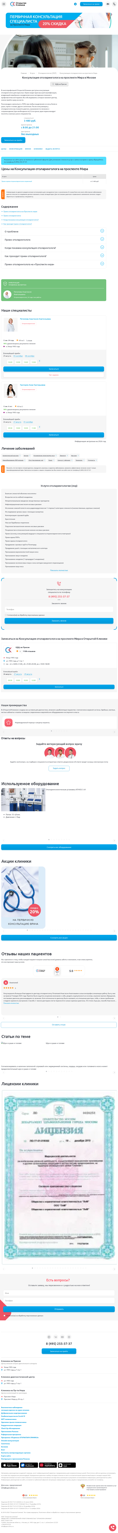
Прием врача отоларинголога (16, 541)
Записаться (54, 369)
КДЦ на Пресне (61, 84)
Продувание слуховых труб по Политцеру (20, 544)
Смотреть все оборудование (59, 847)
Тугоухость (91, 460)
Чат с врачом (54, 375)
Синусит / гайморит (64, 460)
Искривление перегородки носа (44, 455)
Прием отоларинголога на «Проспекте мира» (20, 211)
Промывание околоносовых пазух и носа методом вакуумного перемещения (34, 563)
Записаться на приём (13, 140)
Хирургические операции (11, 1425)
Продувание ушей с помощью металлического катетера (26, 548)
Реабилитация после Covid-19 (13, 1416)
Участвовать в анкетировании (96, 1489)
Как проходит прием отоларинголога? (17, 224)
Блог (3, 1450)
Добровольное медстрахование (14, 1413)
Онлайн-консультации (10, 1440)
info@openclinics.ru (9, 1488)
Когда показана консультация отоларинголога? (21, 220)
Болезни (4, 1447)
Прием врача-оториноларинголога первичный (17, 181)
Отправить (59, 1309)
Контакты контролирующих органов (15, 1453)
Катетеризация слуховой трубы (17, 515)
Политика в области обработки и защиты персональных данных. (60, 1512)
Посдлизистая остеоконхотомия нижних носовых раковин (27, 530)
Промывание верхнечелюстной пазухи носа (21, 552)
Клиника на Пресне (11, 1361)
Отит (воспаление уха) (36, 460)
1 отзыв (29, 340)
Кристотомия (10, 519)
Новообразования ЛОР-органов (13, 460)
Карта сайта (6, 1456)
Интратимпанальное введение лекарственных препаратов (27, 501)
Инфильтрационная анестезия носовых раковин (23, 504)
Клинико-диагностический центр (18, 1376)
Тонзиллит (79, 460)
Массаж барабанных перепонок (17, 523)
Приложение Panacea (9, 1431)
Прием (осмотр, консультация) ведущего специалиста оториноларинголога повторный (38, 534)
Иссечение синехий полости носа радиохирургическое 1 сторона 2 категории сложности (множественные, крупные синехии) (52, 508)
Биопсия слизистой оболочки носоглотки (20, 493)
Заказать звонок (59, 621)
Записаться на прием (91, 4)
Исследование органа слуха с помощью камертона (24, 512)
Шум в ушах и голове (55, 1043)
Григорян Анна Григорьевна (32, 384)
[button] (39, 360)
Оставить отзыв (58, 1025)
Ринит (50, 460)
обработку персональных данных (32, 615)
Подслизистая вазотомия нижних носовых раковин (24, 526)
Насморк (74, 455)
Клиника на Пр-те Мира (13, 1390)
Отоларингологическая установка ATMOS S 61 (66, 789)
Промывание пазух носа (14, 566)
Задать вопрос (59, 768)
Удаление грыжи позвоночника (13, 1422)
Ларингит (63, 455)
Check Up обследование (10, 1428)
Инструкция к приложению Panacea (15, 1459)
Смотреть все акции (59, 937)
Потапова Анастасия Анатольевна (35, 318)
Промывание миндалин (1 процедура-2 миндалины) (24, 559)
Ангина (26, 455)
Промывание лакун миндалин (16, 555)
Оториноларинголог (28, 323)
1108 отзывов (29, 651)
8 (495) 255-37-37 (114, 4)
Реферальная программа (11, 1434)
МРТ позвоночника (8, 1419)
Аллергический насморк (11, 455)
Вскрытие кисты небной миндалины (19, 497)
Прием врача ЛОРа (12, 537)
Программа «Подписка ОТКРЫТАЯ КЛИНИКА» (20, 1437)
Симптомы (5, 1443)
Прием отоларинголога (12, 215)
